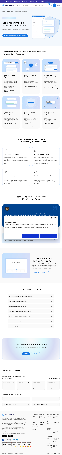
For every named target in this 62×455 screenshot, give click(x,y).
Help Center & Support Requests (35, 428)
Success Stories (56, 420)
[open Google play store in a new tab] (10, 436)
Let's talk (54, 5)
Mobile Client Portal (49, 417)
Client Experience (42, 420)
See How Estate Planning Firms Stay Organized (15, 35)
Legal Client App (49, 421)
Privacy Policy (57, 453)
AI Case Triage (49, 445)
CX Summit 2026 (55, 417)
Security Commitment (35, 419)
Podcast (55, 426)
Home (3, 11)
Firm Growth (41, 422)
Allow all (48, 235)
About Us (34, 416)
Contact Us (35, 424)
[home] (9, 5)
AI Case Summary (48, 439)
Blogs (54, 428)
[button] (20, 5)
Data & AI (41, 424)
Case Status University (55, 442)
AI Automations (50, 434)
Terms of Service (50, 453)
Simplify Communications (42, 417)
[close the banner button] (55, 2)
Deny (31, 235)
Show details (52, 232)
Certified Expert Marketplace (56, 439)
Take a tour (49, 5)
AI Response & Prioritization (49, 443)
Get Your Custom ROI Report (40, 272)
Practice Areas (10, 11)
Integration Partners (55, 435)
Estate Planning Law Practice (21, 11)
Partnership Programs (55, 432)
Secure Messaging (49, 424)
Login (58, 5)
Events (54, 424)
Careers (34, 422)
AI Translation (49, 436)
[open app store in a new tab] (4, 436)
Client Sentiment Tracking (49, 428)
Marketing (48, 431)
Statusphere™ (49, 447)
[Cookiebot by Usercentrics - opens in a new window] (52, 218)
